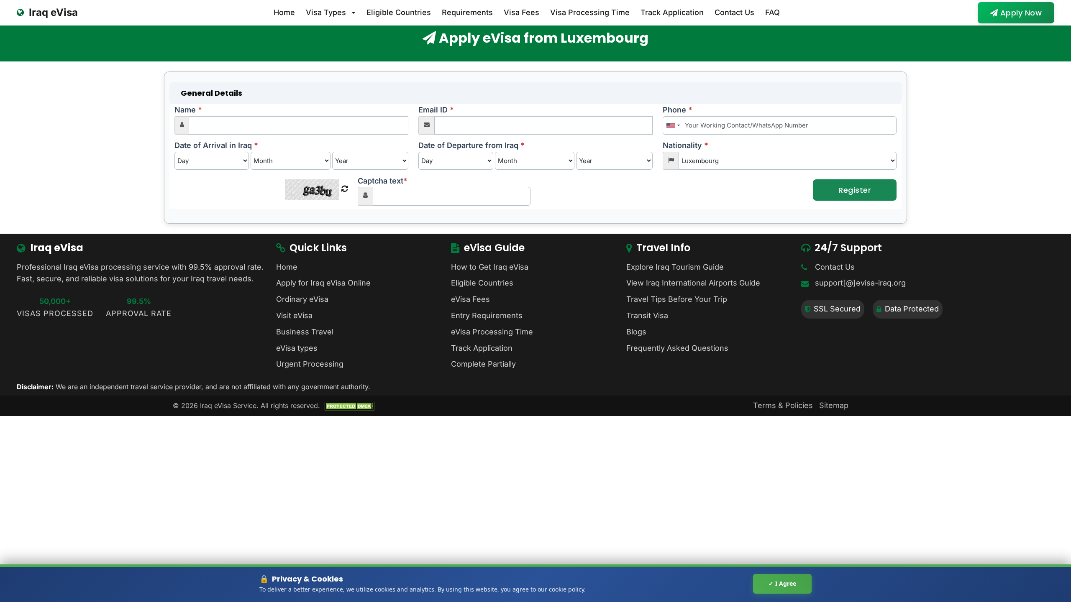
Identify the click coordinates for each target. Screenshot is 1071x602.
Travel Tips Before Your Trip (676, 299)
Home (284, 12)
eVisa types (297, 348)
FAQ (772, 12)
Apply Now (1020, 13)
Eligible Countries (398, 12)
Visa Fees (521, 12)
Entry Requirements (487, 315)
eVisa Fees (470, 299)
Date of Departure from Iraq (471, 145)
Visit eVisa (294, 315)
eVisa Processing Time (492, 331)
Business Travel (304, 331)
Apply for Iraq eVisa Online (323, 282)
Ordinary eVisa (302, 299)
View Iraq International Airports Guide (693, 282)
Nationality (685, 145)
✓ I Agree (782, 583)
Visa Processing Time (590, 12)
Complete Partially (483, 364)
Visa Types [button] (326, 12)
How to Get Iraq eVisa (489, 267)
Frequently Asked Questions (677, 348)
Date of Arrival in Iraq (216, 145)
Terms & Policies (783, 405)
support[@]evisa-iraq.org (860, 282)
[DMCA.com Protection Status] (349, 405)
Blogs (636, 331)
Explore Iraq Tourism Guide (675, 267)
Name (188, 109)
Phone (677, 109)
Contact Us (734, 12)
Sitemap (833, 405)
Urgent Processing (309, 364)
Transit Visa (647, 315)
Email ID (436, 109)
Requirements (467, 12)
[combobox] (672, 126)
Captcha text (382, 180)
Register (854, 190)
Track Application (672, 12)
